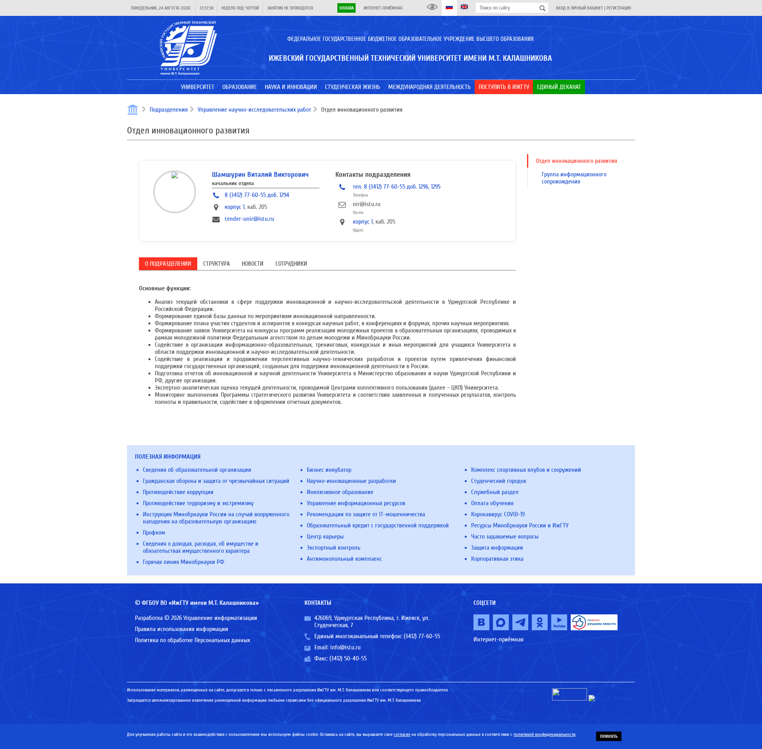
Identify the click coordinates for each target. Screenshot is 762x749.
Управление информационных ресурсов (356, 503)
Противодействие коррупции (178, 492)
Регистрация (618, 8)
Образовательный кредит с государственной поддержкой (378, 525)
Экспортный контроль (333, 547)
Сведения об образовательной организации (197, 469)
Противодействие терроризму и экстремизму (198, 503)
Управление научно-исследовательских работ (254, 109)
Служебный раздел (495, 492)
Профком (154, 532)
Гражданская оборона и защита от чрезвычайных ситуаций (216, 481)
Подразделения (169, 109)
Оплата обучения (492, 503)
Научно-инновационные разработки (351, 481)
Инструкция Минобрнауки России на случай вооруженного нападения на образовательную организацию (216, 518)
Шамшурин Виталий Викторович (260, 174)
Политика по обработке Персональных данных (192, 640)
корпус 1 (234, 206)
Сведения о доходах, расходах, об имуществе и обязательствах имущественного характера (200, 547)
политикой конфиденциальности (544, 734)
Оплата (346, 8)
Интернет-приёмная (383, 8)
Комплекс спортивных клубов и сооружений (526, 469)
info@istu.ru (345, 647)
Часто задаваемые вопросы (505, 536)
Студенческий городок (498, 481)
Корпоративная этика (497, 558)
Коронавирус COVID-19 (498, 514)
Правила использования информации (181, 629)
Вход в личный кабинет (579, 8)
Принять (609, 736)
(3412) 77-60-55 (422, 636)
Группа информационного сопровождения (574, 178)
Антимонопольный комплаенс (344, 558)
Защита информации (497, 547)
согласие (402, 734)
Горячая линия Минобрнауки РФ (183, 562)
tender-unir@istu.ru (249, 218)
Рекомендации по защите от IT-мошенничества (366, 514)
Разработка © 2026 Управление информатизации (196, 618)
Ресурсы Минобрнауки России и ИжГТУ (519, 525)
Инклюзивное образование (340, 492)
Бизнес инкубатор (329, 469)
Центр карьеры (325, 536)
